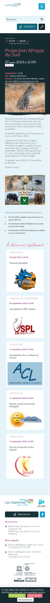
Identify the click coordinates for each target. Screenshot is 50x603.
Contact (29, 26)
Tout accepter (17, 595)
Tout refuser (34, 595)
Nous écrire (24, 514)
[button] (42, 6)
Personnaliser (25, 599)
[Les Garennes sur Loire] (13, 5)
